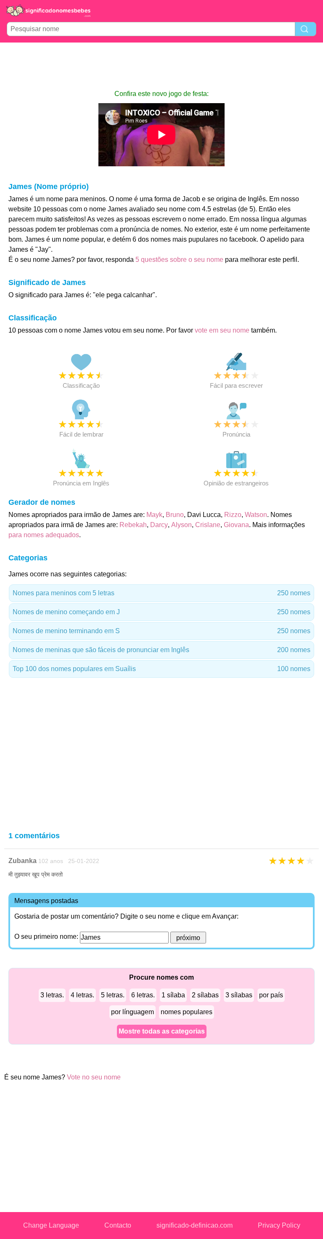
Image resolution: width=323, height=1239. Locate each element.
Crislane (207, 524)
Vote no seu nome (94, 1077)
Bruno (175, 514)
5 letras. (112, 995)
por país (271, 995)
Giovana (236, 524)
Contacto (117, 1225)
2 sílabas (205, 995)
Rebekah (133, 524)
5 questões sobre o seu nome (179, 259)
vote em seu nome (222, 330)
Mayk (154, 514)
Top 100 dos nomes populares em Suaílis (161, 668)
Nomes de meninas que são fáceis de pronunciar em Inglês (161, 649)
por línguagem (132, 1011)
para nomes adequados (43, 534)
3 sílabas (238, 995)
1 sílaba (173, 995)
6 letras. (143, 995)
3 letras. (52, 995)
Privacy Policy (279, 1225)
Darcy (159, 524)
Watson (256, 514)
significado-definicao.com (194, 1225)
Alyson (181, 524)
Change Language (51, 1225)
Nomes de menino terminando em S (161, 630)
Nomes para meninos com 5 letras (161, 593)
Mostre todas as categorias (162, 1031)
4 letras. (82, 995)
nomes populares (186, 1011)
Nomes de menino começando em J (161, 612)
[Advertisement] (161, 66)
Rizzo (232, 514)
